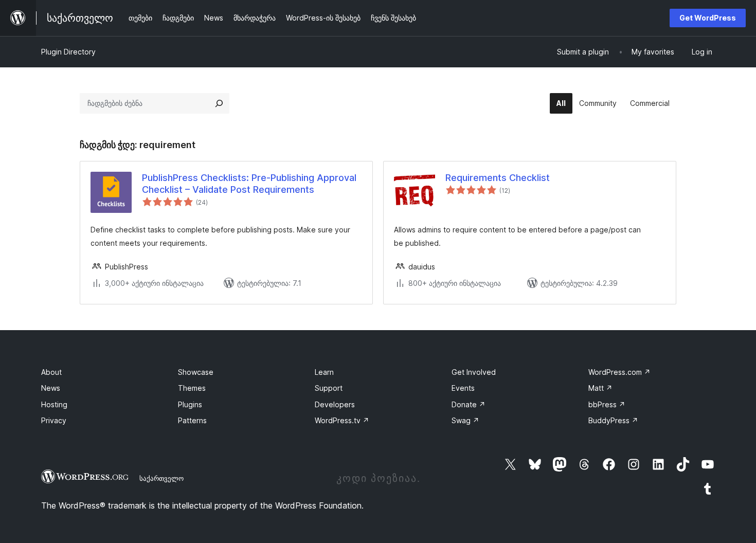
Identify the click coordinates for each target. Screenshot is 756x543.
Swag (465, 420)
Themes (192, 388)
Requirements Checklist (497, 177)
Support (329, 388)
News (50, 388)
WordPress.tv (342, 420)
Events (463, 388)
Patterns (192, 420)
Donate (468, 404)
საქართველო (161, 478)
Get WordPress (707, 17)
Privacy (53, 420)
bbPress (606, 404)
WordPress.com (619, 372)
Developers (335, 404)
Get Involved (474, 372)
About (51, 372)
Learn (324, 372)
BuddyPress (613, 420)
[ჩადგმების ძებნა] (219, 103)
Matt (600, 388)
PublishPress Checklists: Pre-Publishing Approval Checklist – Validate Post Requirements (249, 183)
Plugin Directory (68, 51)
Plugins (190, 404)
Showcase (195, 372)
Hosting (54, 404)
